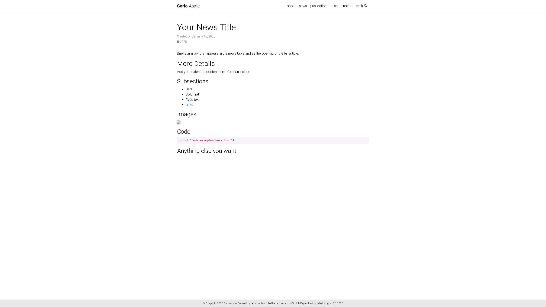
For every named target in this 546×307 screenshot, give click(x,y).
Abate (188, 6)
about (291, 6)
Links (189, 105)
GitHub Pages (299, 303)
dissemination (342, 6)
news (303, 6)
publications (319, 6)
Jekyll (254, 303)
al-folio (267, 303)
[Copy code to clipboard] (365, 140)
